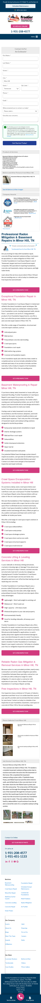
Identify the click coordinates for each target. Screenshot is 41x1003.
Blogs (7, 932)
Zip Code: (24, 85)
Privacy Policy (20, 988)
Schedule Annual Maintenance (26, 888)
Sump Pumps (9, 911)
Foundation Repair (26, 883)
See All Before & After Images (13, 189)
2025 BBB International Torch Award (24, 209)
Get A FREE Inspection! (20, 290)
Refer (23, 940)
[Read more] (32, 213)
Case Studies (9, 967)
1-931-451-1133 (16, 856)
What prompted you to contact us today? (15, 108)
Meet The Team (10, 936)
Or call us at (9, 848)
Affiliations (8, 944)
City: (5, 78)
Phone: (5, 93)
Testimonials (9, 963)
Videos (23, 963)
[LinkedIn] (6, 861)
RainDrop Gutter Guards (10, 897)
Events (7, 924)
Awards (7, 940)
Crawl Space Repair (11, 889)
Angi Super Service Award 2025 (22, 216)
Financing (24, 928)
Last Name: (7, 63)
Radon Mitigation (26, 903)
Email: (5, 100)
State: (5, 85)
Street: (5, 70)
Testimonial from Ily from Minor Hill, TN (23, 249)
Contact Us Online (11, 837)
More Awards (6, 228)
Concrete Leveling (10, 903)
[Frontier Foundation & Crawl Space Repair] (20, 996)
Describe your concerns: (10, 115)
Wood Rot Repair (10, 893)
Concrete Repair (10, 907)
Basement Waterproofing (9, 884)
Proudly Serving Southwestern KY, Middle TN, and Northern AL (20, 2)
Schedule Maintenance (20, 6)
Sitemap (20, 992)
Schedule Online (20, 26)
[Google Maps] (17, 861)
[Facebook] (9, 861)
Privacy (9, 136)
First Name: (7, 55)
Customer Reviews (11, 959)
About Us (8, 928)
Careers (23, 936)
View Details (6, 184)
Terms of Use (29, 134)
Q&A (22, 924)
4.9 (18, 10)
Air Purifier (24, 907)
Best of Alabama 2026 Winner (22, 198)
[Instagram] (12, 861)
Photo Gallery (25, 967)
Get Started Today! (19, 143)
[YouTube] (15, 861)
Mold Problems (25, 898)
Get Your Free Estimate (20, 842)
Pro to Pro (24, 932)
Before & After (26, 959)
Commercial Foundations (25, 893)
